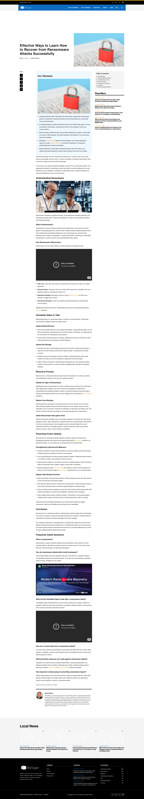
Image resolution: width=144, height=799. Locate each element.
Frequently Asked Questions (104, 87)
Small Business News (99, 98)
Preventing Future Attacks (104, 83)
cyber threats (63, 470)
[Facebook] (112, 2)
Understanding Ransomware (104, 78)
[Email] (21, 89)
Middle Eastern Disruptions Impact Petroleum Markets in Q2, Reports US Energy (108, 107)
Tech (21, 40)
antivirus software (55, 143)
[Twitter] (119, 2)
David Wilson (35, 58)
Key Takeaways (101, 76)
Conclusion (100, 85)
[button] (122, 7)
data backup (78, 440)
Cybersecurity (50, 140)
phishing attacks (58, 468)
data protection (63, 667)
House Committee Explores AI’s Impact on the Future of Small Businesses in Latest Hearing (108, 128)
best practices (52, 667)
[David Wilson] (39, 699)
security (38, 310)
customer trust (73, 295)
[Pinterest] (21, 82)
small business (87, 393)
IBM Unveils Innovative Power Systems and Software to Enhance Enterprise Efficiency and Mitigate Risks (108, 120)
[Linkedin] (116, 2)
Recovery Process (102, 81)
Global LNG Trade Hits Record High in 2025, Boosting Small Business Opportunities (107, 100)
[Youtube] (123, 2)
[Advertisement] (72, 21)
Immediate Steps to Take (103, 80)
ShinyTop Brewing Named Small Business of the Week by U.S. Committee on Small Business (109, 113)
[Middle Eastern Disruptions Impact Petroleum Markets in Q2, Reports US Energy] (58, 736)
